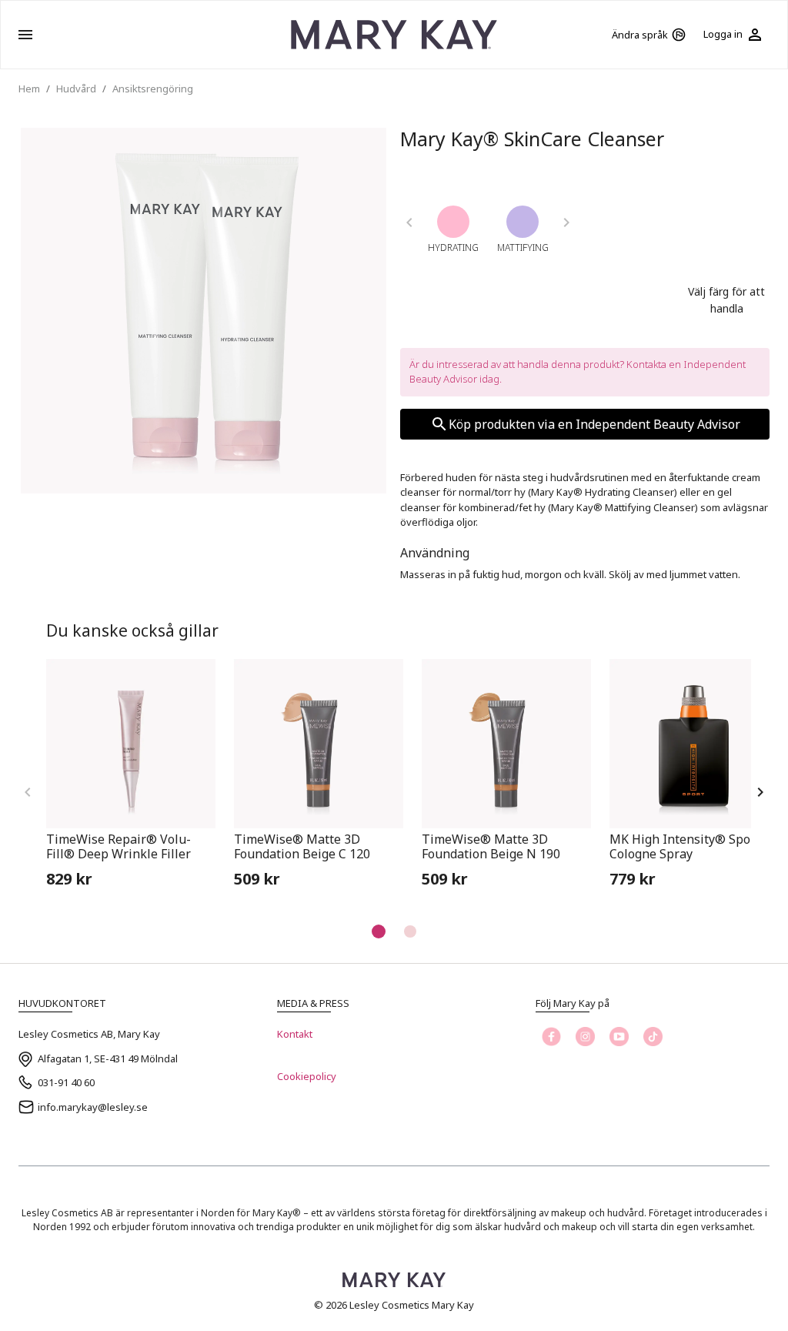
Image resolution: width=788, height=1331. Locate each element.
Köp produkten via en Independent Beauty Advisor (594, 424)
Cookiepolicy (306, 1076)
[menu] (25, 34)
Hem (29, 88)
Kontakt (294, 1034)
